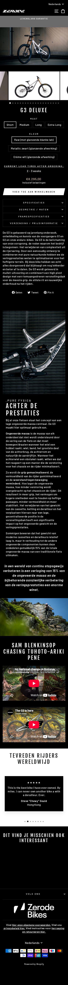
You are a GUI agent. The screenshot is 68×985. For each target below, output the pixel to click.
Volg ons (33, 894)
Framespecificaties (34, 216)
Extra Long (54, 124)
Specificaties (34, 202)
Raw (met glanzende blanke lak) (34, 139)
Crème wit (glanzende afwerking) (34, 156)
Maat (34, 118)
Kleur (34, 134)
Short (10, 124)
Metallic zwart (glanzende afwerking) (34, 148)
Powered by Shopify (34, 964)
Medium (24, 124)
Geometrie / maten (34, 209)
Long (38, 124)
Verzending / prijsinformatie (34, 223)
